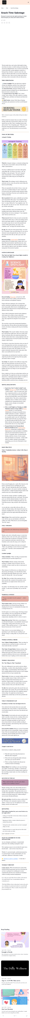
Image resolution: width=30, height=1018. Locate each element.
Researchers (13, 297)
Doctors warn (13, 389)
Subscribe (7, 833)
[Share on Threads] (7, 23)
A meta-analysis (14, 239)
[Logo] (4, 2)
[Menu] (28, 2)
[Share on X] (4, 23)
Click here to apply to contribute (10, 858)
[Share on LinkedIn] (9, 23)
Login (3, 833)
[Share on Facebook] (2, 23)
